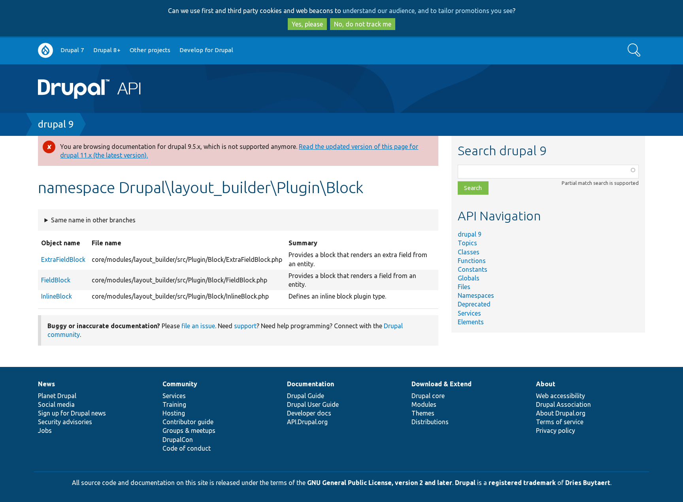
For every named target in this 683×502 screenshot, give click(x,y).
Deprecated (474, 304)
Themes (422, 413)
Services (469, 313)
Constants (472, 269)
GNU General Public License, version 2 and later (379, 482)
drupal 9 (56, 124)
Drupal (465, 482)
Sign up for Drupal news (72, 413)
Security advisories (65, 421)
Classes (468, 252)
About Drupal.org (560, 413)
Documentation (310, 383)
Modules (423, 404)
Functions (472, 260)
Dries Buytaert (587, 482)
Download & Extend (441, 383)
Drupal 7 (72, 50)
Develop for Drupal (206, 50)
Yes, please (307, 24)
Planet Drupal (57, 395)
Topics (467, 242)
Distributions (430, 421)
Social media (56, 404)
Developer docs (309, 413)
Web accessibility (560, 395)
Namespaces (476, 295)
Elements (471, 321)
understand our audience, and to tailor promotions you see (428, 10)
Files (464, 286)
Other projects (150, 50)
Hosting (173, 413)
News (46, 383)
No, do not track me (362, 24)
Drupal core (428, 395)
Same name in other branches (93, 220)
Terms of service (559, 421)
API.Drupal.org (307, 421)
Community (179, 383)
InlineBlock (56, 296)
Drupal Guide (305, 395)
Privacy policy (555, 430)
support (245, 325)
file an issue (198, 325)
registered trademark (522, 482)
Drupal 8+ (107, 50)
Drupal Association (563, 404)
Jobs (45, 430)
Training (174, 404)
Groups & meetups (188, 430)
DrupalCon (177, 439)
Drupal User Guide (313, 404)
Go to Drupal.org (45, 50)
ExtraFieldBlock (63, 259)
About (545, 383)
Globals (468, 278)
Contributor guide (187, 421)
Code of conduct (186, 448)
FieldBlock (55, 280)
